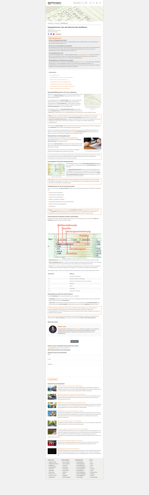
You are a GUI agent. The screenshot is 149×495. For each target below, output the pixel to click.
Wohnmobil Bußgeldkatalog (81, 473)
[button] (48, 34)
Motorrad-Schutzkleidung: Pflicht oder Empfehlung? (69, 421)
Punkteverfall (65, 465)
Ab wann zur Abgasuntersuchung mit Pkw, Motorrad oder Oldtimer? (73, 429)
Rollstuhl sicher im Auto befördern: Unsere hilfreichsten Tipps (72, 402)
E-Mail (49, 359)
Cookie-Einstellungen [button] (93, 477)
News (91, 462)
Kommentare (58, 34)
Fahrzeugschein (57, 23)
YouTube (97, 3)
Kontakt (91, 470)
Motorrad (51, 95)
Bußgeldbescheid (52, 465)
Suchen (86, 3)
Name (49, 354)
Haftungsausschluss (93, 472)
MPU (54, 473)
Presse (91, 467)
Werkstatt (78, 211)
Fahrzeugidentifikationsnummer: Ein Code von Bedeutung (61, 77)
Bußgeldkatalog (50, 23)
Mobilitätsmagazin (55, 3)
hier (65, 43)
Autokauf (69, 181)
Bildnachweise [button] (74, 341)
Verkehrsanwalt (51, 470)
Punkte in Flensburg (66, 463)
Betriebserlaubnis (59, 211)
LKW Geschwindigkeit (66, 477)
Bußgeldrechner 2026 (52, 462)
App (90, 3)
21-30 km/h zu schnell (52, 475)
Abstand (64, 473)
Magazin (91, 463)
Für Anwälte (92, 468)
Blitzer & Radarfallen (66, 462)
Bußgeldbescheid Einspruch (53, 463)
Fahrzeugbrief (72, 137)
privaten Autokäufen (58, 307)
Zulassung (77, 328)
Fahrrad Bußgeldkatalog (81, 463)
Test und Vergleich (80, 477)
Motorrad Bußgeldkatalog (81, 472)
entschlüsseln (74, 130)
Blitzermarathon (51, 472)
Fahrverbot (50, 473)
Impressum (92, 475)
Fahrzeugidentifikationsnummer (83, 54)
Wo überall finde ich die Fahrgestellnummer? (58, 79)
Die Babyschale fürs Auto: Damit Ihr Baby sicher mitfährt (70, 411)
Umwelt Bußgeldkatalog (81, 465)
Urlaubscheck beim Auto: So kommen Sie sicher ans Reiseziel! (72, 394)
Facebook (93, 3)
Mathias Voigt (51, 29)
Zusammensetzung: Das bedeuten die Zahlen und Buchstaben (62, 86)
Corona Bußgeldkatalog (80, 475)
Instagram (100, 3)
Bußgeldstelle (65, 475)
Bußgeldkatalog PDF (52, 467)
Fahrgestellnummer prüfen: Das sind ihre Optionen (60, 88)
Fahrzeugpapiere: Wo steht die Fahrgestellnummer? (60, 81)
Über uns (91, 465)
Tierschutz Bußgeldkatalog (81, 467)
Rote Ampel (65, 472)
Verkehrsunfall (51, 468)
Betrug (63, 181)
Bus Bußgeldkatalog (80, 470)
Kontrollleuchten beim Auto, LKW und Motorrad (68, 448)
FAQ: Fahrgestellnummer (54, 75)
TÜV (97, 211)
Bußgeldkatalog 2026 (58, 3)
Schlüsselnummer (82, 61)
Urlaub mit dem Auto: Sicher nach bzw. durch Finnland (70, 386)
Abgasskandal (65, 467)
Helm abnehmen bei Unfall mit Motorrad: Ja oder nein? (70, 440)
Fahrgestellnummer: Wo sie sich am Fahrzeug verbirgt (61, 84)
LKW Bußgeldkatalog (80, 462)
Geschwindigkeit (65, 468)
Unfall (50, 211)
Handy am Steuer (66, 470)
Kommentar (50, 364)
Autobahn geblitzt (52, 477)
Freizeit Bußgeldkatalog (81, 468)
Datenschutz (92, 473)
